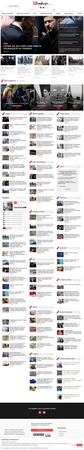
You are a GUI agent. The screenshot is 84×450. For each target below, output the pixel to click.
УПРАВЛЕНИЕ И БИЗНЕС (39, 211)
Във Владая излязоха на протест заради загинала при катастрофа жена (18, 133)
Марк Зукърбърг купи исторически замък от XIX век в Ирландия (45, 338)
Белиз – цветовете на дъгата (72, 284)
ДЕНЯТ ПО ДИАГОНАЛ (9, 80)
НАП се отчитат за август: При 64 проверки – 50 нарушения (75, 69)
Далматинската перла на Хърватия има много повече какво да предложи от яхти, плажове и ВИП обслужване (72, 293)
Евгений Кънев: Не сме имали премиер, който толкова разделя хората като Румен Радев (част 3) (72, 146)
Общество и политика (23, 13)
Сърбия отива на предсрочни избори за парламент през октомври (45, 279)
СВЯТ (34, 259)
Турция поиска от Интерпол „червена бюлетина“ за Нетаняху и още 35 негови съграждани (44, 294)
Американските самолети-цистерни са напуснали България (17, 236)
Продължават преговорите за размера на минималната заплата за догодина (18, 363)
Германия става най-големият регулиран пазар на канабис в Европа (18, 262)
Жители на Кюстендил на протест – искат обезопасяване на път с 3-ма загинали (17, 157)
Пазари (58, 13)
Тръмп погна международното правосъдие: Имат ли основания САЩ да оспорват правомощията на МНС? (45, 381)
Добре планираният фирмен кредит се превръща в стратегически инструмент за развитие (18, 253)
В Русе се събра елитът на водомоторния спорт (17, 292)
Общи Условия (44, 448)
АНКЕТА (62, 166)
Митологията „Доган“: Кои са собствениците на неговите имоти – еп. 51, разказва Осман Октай (72, 317)
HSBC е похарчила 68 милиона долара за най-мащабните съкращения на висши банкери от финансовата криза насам (45, 143)
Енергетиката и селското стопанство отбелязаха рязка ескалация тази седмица (18, 278)
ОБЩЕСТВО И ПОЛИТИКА (39, 162)
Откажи (73, 445)
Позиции (79, 13)
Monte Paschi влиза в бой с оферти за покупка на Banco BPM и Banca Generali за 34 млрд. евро (44, 152)
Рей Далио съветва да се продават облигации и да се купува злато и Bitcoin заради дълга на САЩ (18, 301)
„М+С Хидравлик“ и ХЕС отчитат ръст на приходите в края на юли (45, 345)
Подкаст (5, 198)
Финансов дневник (7, 13)
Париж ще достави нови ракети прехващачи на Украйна (8, 69)
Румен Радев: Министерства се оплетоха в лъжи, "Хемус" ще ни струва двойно (71, 396)
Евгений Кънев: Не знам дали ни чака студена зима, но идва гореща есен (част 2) (72, 155)
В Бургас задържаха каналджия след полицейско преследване (18, 141)
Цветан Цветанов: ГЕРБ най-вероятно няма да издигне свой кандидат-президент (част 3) (17, 329)
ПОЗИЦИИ (35, 354)
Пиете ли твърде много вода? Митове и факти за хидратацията (72, 268)
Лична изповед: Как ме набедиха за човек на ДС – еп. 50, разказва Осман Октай (72, 325)
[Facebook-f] (40, 412)
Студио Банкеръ (68, 13)
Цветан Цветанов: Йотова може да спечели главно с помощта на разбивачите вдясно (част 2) (71, 128)
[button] (2, 35)
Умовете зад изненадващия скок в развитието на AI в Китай (45, 286)
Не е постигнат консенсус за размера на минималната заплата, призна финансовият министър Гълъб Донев (18, 345)
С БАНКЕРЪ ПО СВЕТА (65, 279)
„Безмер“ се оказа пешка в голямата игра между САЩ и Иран (44, 373)
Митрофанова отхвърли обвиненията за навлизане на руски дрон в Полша (72, 380)
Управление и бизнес (46, 13)
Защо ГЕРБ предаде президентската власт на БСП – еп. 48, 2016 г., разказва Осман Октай (73, 340)
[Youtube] (43, 7)
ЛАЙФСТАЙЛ (63, 248)
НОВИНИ (7, 114)
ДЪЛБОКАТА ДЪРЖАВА (66, 312)
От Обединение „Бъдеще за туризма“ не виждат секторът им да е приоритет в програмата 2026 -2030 (18, 244)
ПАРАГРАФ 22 (63, 198)
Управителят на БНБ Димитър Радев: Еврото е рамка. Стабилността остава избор (18, 337)
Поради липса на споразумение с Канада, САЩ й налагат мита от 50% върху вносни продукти (18, 309)
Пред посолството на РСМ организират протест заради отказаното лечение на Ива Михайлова (42, 70)
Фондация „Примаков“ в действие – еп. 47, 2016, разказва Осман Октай (70, 347)
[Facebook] (41, 7)
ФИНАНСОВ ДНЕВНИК (38, 114)
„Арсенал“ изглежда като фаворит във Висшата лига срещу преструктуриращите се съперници (44, 329)
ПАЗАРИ (35, 307)
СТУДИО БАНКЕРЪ (64, 114)
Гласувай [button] (68, 189)
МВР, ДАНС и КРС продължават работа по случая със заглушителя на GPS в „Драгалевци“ (18, 270)
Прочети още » (3, 74)
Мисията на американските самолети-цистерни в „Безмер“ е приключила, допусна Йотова (58, 70)
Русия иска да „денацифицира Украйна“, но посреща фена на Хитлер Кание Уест (45, 366)
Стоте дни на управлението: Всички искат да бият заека (44, 387)
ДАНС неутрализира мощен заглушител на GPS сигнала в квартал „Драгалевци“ (72, 236)
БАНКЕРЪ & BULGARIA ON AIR (67, 358)
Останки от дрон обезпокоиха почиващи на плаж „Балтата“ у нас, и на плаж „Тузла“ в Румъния (18, 149)
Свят (34, 13)
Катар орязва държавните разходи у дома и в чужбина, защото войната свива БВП (24, 70)
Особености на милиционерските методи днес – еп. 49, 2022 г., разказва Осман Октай (73, 332)
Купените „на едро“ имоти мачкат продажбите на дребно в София (45, 359)
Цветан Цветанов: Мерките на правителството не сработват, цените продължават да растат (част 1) (72, 137)
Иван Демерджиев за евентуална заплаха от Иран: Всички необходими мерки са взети (18, 354)
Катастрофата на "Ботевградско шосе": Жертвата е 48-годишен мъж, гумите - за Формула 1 (71, 372)
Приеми (79, 445)
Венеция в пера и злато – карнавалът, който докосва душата (71, 301)
